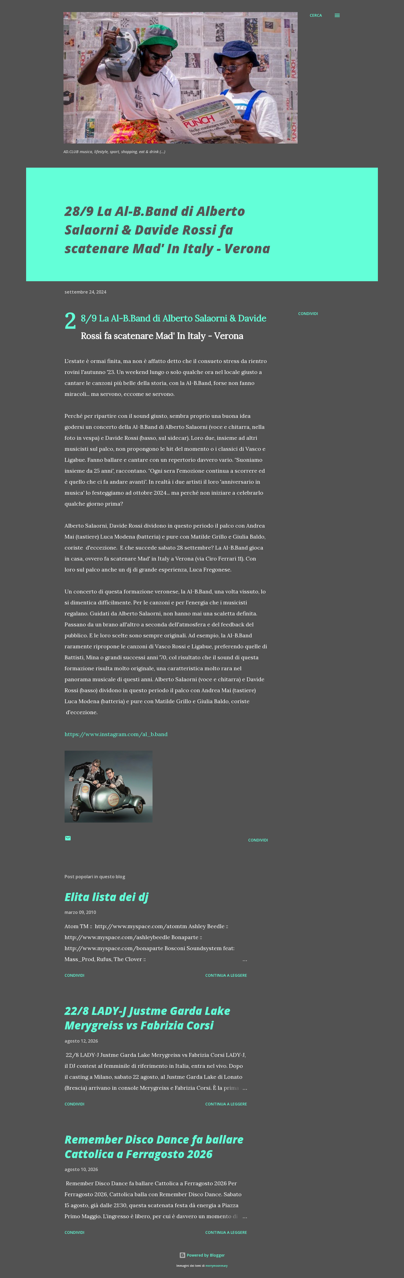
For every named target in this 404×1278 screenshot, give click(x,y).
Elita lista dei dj (106, 896)
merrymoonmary (217, 1266)
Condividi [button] (308, 313)
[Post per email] (68, 840)
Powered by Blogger (205, 1255)
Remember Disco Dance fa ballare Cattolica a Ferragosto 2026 (154, 1146)
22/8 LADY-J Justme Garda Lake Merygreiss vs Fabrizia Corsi (147, 1018)
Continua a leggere (226, 975)
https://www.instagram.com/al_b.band (116, 734)
